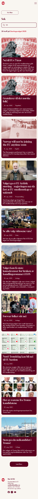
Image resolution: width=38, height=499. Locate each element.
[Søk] (4, 25)
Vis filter (10, 12)
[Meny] (35, 3)
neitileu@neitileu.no (14, 485)
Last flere (19, 464)
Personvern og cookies (14, 488)
